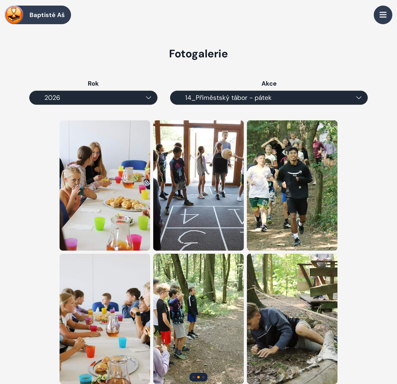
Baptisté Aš (47, 15)
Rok (93, 83)
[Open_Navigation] (383, 15)
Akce (269, 83)
